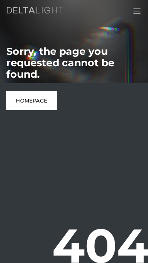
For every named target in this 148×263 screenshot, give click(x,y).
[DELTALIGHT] (36, 11)
